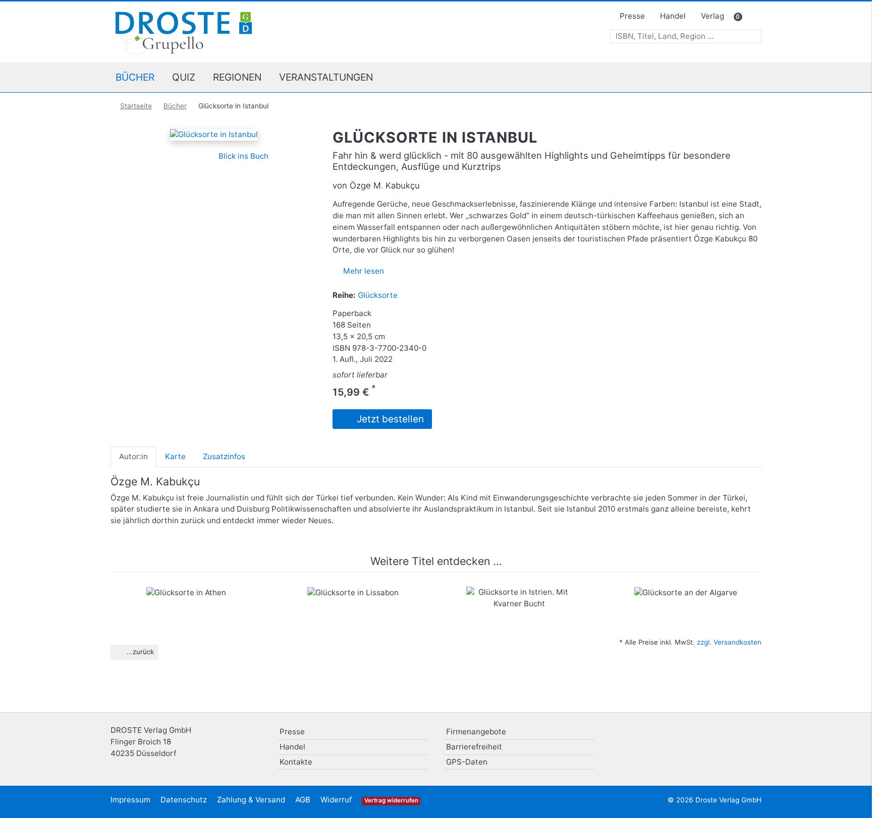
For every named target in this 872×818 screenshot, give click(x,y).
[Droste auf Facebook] (725, 735)
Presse (632, 16)
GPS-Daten (466, 762)
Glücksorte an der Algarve (686, 602)
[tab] (133, 457)
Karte (175, 456)
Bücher (135, 77)
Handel (673, 16)
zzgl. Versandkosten (729, 642)
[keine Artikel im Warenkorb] (751, 17)
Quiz (183, 77)
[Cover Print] (194, 156)
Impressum (130, 799)
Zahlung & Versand (251, 799)
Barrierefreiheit (474, 746)
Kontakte (296, 762)
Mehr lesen (363, 271)
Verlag (712, 16)
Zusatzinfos (224, 456)
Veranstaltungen (326, 77)
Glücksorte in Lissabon (353, 602)
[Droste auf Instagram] (750, 735)
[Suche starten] (753, 36)
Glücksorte (378, 295)
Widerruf (336, 799)
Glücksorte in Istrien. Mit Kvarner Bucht (519, 607)
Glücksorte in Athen (186, 602)
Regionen (237, 77)
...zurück (139, 652)
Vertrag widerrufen (391, 800)
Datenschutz (183, 799)
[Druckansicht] (160, 156)
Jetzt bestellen (389, 419)
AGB (302, 799)
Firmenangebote (476, 731)
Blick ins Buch (242, 156)
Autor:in (133, 456)
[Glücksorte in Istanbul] (214, 134)
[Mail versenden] (177, 156)
